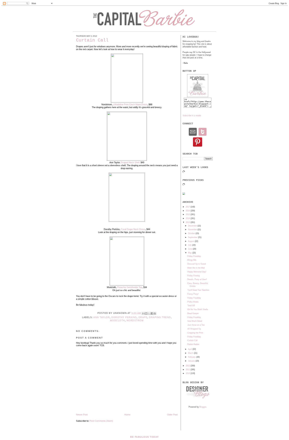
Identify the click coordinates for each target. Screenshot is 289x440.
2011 (188, 369)
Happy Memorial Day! (196, 272)
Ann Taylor (101, 317)
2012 (188, 366)
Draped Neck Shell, (130, 162)
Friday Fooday (193, 275)
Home (127, 414)
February (192, 357)
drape (143, 317)
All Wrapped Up (194, 329)
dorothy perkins (124, 317)
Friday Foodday (194, 256)
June (190, 249)
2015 (188, 214)
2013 (188, 222)
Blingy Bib (191, 260)
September (193, 237)
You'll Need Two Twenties (198, 290)
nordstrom (135, 320)
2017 (188, 207)
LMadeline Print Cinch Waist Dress (130, 104)
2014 (188, 218)
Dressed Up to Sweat (196, 264)
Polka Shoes (193, 302)
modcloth (117, 320)
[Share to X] (149, 313)
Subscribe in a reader (192, 115)
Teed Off (191, 305)
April (190, 349)
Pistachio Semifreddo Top (129, 287)
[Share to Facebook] (151, 313)
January (192, 361)
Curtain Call (192, 340)
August (191, 241)
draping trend (160, 317)
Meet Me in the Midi (196, 268)
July (190, 245)
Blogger (202, 407)
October (192, 233)
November (192, 229)
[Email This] (143, 313)
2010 (188, 373)
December (192, 226)
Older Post (172, 414)
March (191, 353)
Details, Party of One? (197, 279)
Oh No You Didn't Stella (197, 309)
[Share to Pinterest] (154, 313)
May (190, 253)
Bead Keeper (193, 313)
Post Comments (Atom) (101, 421)
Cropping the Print (195, 333)
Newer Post (82, 414)
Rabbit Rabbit (193, 344)
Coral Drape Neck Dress (133, 229)
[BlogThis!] (146, 313)
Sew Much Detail (194, 321)
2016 (188, 211)
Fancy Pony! (193, 294)
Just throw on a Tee (196, 325)
